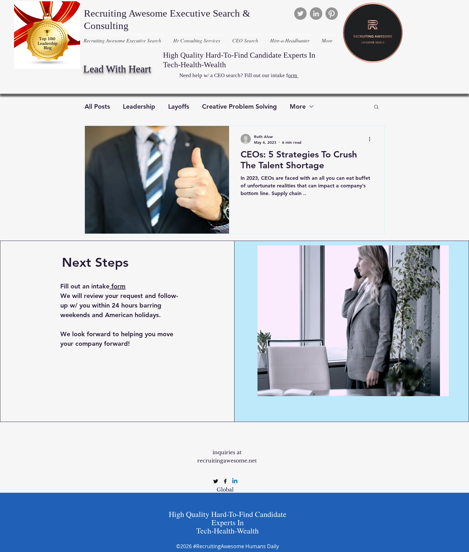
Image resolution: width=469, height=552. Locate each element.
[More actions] (372, 139)
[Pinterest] (331, 13)
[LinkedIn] (316, 13)
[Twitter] (300, 13)
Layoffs (178, 106)
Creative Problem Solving (239, 106)
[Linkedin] (235, 481)
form (118, 286)
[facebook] (225, 481)
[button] (376, 107)
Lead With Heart (117, 69)
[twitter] (215, 481)
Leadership (139, 106)
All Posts (97, 106)
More (298, 106)
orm (293, 75)
